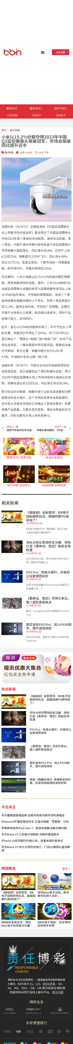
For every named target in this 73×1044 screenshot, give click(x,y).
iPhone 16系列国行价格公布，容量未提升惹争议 (32, 840)
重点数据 (15, 130)
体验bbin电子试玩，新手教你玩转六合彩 (53, 894)
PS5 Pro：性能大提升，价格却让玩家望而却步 (48, 574)
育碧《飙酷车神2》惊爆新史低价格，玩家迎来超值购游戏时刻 (50, 781)
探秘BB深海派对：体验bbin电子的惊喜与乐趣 (16, 924)
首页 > (4, 130)
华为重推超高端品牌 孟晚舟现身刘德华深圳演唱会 (32, 815)
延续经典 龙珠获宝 (54, 485)
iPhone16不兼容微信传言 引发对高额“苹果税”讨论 (35, 821)
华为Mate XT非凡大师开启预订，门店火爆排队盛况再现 (35, 848)
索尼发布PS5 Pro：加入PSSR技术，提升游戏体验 (49, 626)
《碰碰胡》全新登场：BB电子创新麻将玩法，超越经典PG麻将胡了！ (47, 516)
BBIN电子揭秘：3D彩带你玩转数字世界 (54, 924)
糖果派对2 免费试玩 (19, 457)
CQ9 (37, 984)
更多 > (66, 869)
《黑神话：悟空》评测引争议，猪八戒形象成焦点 (48, 600)
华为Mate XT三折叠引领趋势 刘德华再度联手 (30, 834)
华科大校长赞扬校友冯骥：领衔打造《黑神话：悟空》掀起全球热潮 (48, 546)
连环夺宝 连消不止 (19, 485)
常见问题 (57, 992)
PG (31, 984)
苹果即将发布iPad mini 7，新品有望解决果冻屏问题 (34, 828)
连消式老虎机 (54, 457)
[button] (43, 52)
